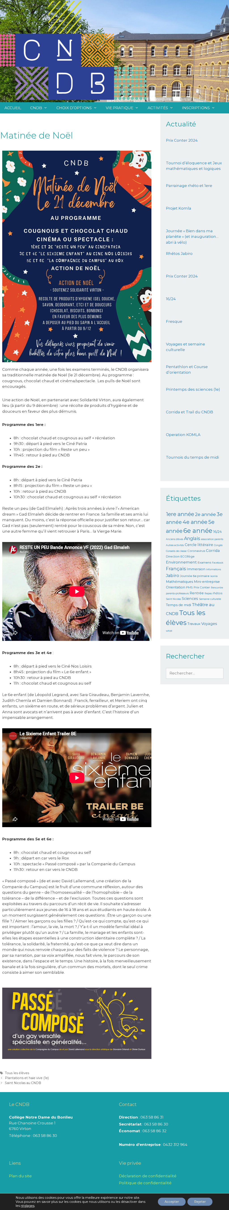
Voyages (209, 623)
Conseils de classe (176, 551)
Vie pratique (119, 108)
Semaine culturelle (210, 599)
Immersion (196, 569)
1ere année (180, 514)
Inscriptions (196, 108)
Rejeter (200, 1202)
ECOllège (187, 556)
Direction (173, 556)
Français (176, 568)
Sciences (190, 598)
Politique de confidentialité (145, 1183)
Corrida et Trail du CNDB (189, 412)
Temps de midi (178, 605)
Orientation (175, 587)
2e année (205, 514)
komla (214, 576)
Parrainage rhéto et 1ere (189, 185)
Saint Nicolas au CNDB (23, 1083)
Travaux (193, 624)
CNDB (36, 108)
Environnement (181, 562)
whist (169, 630)
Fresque (174, 321)
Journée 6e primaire (195, 576)
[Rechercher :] (194, 673)
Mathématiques (179, 582)
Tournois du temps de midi (192, 457)
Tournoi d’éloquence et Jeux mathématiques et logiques (194, 166)
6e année (197, 530)
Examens (204, 562)
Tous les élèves (17, 1073)
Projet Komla (178, 208)
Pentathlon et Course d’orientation (187, 369)
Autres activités (175, 545)
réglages (27, 1206)
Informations (213, 569)
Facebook (217, 562)
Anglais (192, 538)
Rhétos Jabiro (179, 253)
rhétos (217, 593)
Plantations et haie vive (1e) (27, 1078)
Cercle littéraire (199, 544)
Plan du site (20, 1176)
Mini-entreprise (207, 582)
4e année (195, 522)
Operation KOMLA (183, 434)
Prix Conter (202, 587)
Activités (158, 108)
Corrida (213, 550)
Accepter (172, 1202)
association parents (212, 539)
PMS (189, 587)
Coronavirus (196, 551)
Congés (218, 545)
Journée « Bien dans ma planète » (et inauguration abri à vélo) (191, 237)
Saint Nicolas (173, 599)
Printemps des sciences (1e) (193, 389)
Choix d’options (74, 108)
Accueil (12, 108)
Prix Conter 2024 (182, 140)
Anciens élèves (174, 539)
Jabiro (172, 575)
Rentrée (197, 593)
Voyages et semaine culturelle (185, 347)
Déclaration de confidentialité (147, 1176)
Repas (208, 593)
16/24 (171, 299)
